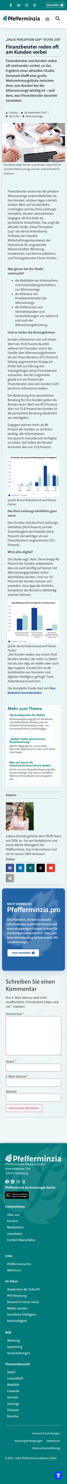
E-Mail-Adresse (17, 1076)
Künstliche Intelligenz (21, 1314)
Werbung (13, 1340)
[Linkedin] (13, 1182)
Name (11, 1061)
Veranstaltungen (18, 1353)
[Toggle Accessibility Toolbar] (58, 1475)
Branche (12, 1416)
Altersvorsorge (34, 116)
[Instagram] (18, 1182)
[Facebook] (7, 1182)
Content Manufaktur (21, 1240)
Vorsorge (13, 1404)
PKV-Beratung (16, 1296)
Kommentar (15, 1014)
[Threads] (24, 1182)
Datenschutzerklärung (46, 1448)
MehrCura (14, 1270)
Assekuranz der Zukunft (23, 1289)
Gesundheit (15, 1378)
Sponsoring (14, 1347)
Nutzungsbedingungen (29, 1441)
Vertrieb (12, 1397)
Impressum (53, 1441)
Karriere (12, 1221)
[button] (47, 19)
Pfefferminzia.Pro (19, 1264)
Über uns (13, 1215)
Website (11, 1091)
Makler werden (17, 1308)
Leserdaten (14, 1234)
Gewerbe (13, 1391)
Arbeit (11, 1372)
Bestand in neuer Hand (23, 1302)
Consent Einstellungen (46, 1433)
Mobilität (13, 1385)
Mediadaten (15, 1227)
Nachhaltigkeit (17, 1321)
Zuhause (13, 1410)
